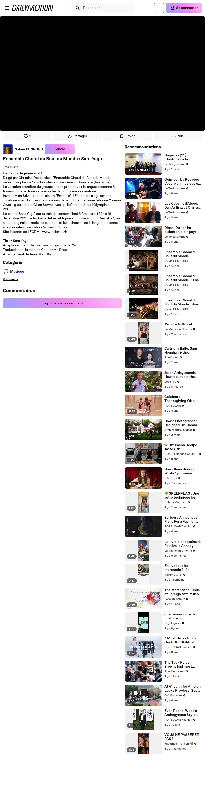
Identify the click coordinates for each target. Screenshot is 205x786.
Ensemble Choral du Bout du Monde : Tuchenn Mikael (180, 254)
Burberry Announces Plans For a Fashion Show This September (182, 520)
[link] (23, 149)
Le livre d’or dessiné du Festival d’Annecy (183, 544)
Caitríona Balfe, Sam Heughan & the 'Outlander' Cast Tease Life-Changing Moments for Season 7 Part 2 (182, 351)
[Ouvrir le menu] (7, 8)
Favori (131, 136)
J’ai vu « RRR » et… (179, 324)
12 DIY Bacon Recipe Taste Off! (180, 447)
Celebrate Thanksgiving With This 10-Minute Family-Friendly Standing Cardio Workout (179, 399)
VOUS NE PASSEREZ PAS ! (181, 737)
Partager (80, 136)
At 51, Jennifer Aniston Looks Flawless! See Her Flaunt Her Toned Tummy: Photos (182, 689)
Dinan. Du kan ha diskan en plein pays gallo (180, 230)
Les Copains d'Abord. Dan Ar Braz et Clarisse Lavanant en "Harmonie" (182, 206)
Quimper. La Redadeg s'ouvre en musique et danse (182, 182)
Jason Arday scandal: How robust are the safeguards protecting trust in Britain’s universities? (182, 375)
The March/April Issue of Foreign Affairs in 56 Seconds (182, 592)
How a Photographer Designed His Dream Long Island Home (180, 423)
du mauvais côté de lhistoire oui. (180, 616)
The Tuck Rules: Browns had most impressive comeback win (182, 665)
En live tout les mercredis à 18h (177, 568)
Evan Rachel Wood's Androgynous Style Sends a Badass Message (180, 713)
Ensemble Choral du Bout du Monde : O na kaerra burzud (181, 278)
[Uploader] (159, 8)
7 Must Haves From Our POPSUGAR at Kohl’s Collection (180, 640)
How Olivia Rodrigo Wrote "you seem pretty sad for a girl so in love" (181, 471)
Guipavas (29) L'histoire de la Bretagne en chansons (182, 157)
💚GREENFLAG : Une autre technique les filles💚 (181, 496)
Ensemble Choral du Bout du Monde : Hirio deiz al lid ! (181, 302)
